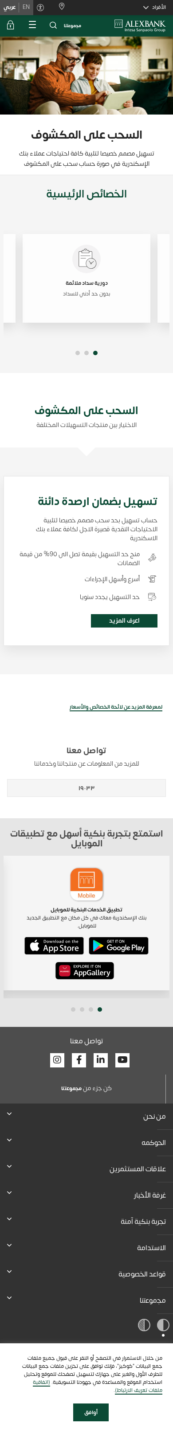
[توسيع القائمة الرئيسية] (32, 26)
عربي (10, 7)
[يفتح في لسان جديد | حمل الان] (119, 946)
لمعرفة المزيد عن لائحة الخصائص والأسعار (116, 706)
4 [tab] (73, 1009)
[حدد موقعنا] (58, 7)
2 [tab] (86, 353)
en (26, 7)
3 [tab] (77, 353)
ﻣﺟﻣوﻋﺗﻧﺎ (72, 25)
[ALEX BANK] (140, 26)
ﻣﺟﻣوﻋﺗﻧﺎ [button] (153, 1300)
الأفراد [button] (159, 7)
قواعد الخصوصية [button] (142, 1274)
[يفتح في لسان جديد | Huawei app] (84, 971)
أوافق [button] (91, 1412)
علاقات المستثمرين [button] (138, 1169)
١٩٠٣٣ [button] (87, 788)
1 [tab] (95, 353)
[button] (53, 26)
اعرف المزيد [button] (124, 620)
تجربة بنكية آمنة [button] (143, 1221)
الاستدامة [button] (151, 1248)
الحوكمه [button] (154, 1143)
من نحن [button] (154, 1116)
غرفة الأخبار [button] (150, 1195)
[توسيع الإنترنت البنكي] (10, 26)
